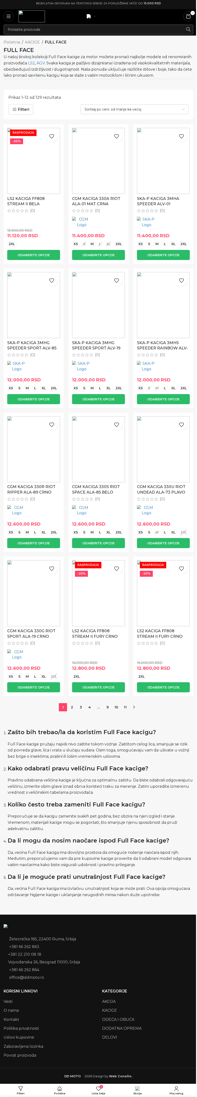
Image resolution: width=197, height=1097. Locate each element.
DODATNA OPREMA (122, 1028)
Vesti (8, 1001)
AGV (41, 63)
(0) (32, 211)
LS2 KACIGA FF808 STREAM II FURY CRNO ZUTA (160, 636)
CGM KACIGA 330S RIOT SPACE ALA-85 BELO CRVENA (96, 492)
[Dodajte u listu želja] (52, 136)
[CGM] (81, 222)
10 (116, 707)
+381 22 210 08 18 (24, 954)
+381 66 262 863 (24, 946)
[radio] (12, 244)
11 (125, 707)
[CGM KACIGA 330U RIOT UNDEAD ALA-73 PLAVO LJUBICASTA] (163, 449)
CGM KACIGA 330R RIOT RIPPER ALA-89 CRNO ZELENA (31, 492)
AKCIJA (109, 1001)
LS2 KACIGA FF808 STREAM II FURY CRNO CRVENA (95, 636)
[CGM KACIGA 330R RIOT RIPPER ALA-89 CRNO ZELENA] (33, 449)
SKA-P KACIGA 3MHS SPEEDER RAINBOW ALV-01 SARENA (162, 348)
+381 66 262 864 (24, 969)
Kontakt (11, 1019)
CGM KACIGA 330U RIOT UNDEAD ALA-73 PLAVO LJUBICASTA (161, 492)
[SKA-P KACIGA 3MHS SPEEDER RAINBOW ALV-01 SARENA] (163, 305)
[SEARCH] (188, 30)
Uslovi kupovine (19, 1037)
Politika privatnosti (21, 1028)
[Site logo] (31, 16)
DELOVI (109, 1037)
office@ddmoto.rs (26, 977)
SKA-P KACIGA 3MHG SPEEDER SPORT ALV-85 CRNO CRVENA (31, 348)
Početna (12, 42)
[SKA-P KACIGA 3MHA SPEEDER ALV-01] (163, 161)
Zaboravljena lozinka (23, 1046)
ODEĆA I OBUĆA (118, 1019)
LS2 (31, 63)
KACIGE (32, 42)
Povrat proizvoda (20, 1055)
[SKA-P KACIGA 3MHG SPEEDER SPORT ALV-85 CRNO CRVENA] (33, 305)
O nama (11, 1010)
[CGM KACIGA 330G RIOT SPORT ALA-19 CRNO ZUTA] (33, 593)
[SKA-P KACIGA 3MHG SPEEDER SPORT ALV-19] (98, 305)
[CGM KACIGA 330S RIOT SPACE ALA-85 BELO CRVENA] (98, 449)
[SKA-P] (146, 222)
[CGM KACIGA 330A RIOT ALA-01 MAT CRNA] (98, 161)
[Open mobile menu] (8, 16)
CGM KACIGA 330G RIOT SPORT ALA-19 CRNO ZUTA (31, 636)
